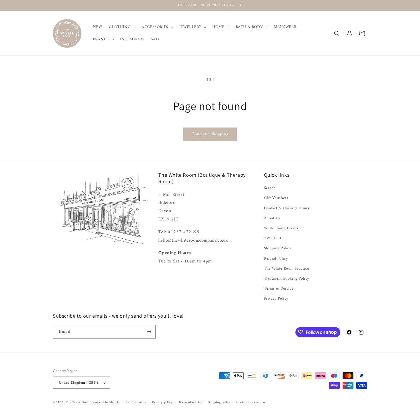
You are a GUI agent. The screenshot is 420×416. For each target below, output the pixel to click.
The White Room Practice (286, 268)
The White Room (78, 402)
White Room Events (281, 228)
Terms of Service (279, 288)
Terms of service (190, 402)
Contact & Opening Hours (286, 208)
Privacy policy (162, 402)
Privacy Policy (276, 298)
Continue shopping (210, 134)
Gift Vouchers (276, 198)
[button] (121, 27)
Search (270, 188)
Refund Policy (276, 258)
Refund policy (136, 402)
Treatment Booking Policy (286, 278)
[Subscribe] (149, 331)
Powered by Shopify (105, 402)
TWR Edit (272, 238)
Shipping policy (219, 402)
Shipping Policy (277, 248)
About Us (272, 218)
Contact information (250, 402)
